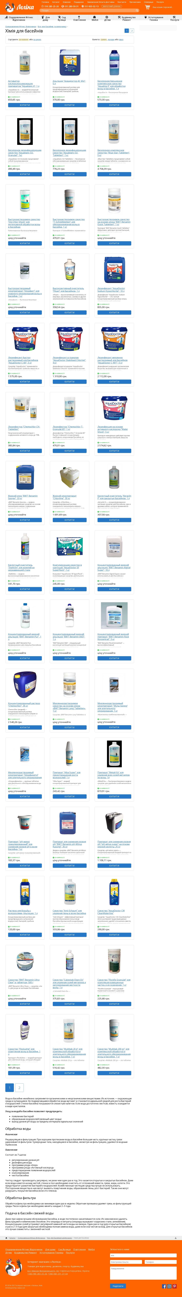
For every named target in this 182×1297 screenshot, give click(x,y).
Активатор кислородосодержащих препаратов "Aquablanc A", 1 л (23, 84)
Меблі (91, 1249)
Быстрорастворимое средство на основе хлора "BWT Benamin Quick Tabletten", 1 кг (114, 222)
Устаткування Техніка (51, 1252)
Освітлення (79, 1249)
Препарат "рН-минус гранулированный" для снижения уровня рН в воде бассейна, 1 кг (22, 845)
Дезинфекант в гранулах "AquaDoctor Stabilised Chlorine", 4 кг (69, 360)
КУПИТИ (25, 105)
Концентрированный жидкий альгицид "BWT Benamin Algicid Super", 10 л (114, 568)
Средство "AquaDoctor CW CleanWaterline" (111, 912)
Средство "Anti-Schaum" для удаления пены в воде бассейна (69, 912)
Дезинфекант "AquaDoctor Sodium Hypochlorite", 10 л (111, 289)
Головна (45, 2)
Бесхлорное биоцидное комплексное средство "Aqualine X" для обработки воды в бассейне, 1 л (112, 85)
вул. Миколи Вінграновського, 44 (43, 1270)
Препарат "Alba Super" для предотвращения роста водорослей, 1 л (66, 775)
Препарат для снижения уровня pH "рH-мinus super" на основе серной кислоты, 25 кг (114, 844)
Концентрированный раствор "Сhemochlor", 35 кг (24, 704)
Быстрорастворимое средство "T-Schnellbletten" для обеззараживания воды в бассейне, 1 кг (69, 223)
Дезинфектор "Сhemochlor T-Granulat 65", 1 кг (68, 428)
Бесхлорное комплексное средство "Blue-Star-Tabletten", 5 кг (114, 153)
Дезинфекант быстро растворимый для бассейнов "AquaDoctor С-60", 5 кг (23, 360)
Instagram (169, 1286)
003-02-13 (91, 6)
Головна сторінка (6, 1238)
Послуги (160, 2)
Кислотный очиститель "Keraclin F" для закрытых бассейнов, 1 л (114, 497)
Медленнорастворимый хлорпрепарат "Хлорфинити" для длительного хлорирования (25, 775)
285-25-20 (52, 6)
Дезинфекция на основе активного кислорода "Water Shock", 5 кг (113, 429)
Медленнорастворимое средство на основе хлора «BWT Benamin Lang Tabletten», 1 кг (69, 707)
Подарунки (79, 2)
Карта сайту (176, 1238)
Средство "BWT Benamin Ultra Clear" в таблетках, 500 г (23, 981)
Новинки (67, 2)
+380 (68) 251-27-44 (58, 1273)
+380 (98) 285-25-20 (37, 1273)
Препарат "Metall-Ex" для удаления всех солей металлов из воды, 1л (114, 775)
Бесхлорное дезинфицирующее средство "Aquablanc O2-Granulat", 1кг (24, 153)
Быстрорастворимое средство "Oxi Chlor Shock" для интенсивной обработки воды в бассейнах (24, 223)
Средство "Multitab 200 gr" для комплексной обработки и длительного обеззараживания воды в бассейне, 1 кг (114, 1052)
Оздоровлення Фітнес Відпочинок (20, 26)
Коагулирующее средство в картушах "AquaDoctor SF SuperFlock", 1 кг (67, 568)
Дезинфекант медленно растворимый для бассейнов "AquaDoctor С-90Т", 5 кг (113, 360)
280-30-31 (71, 6)
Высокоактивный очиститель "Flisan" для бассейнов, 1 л (68, 289)
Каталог (56, 2)
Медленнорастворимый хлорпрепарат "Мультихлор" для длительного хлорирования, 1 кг (113, 707)
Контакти (122, 2)
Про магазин (135, 2)
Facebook (164, 1286)
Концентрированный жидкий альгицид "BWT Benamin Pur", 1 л (24, 637)
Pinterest (174, 1286)
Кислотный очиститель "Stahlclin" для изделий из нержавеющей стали (21, 568)
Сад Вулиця (64, 1249)
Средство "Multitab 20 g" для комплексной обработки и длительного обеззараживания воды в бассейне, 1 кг (69, 1052)
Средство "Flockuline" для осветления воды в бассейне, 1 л (24, 1051)
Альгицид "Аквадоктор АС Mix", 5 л (69, 82)
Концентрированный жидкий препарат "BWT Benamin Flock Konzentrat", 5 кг (113, 637)
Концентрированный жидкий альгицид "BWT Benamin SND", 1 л (69, 637)
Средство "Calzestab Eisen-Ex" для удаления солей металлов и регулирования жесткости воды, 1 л (69, 983)
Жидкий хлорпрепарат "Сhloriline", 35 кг (65, 497)
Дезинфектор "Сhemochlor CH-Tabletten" (24, 428)
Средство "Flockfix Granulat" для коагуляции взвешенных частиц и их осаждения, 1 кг (114, 982)
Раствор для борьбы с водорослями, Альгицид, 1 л (23, 912)
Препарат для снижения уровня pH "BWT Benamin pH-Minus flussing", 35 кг (69, 844)
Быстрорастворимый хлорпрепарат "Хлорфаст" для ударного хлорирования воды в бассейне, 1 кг (25, 292)
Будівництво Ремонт (25, 1252)
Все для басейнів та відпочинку (52, 26)
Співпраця (148, 2)
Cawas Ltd (21, 1288)
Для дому (50, 1249)
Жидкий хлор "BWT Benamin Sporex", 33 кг (23, 497)
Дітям (8, 1252)
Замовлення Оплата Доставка (100, 2)
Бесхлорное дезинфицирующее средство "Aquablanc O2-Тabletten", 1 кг (69, 153)
